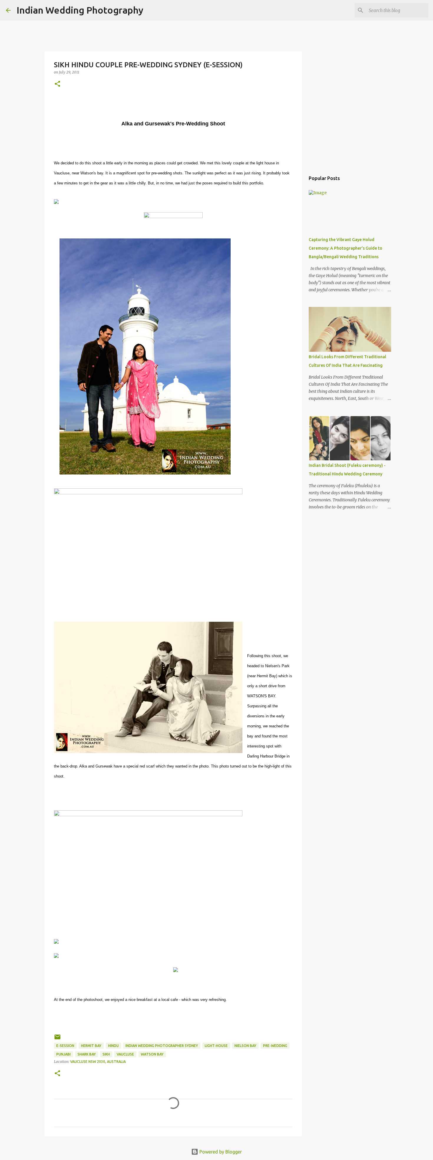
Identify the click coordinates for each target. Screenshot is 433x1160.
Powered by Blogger (220, 1151)
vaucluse (125, 1054)
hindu (113, 1046)
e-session (65, 1046)
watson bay (152, 1054)
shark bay (86, 1054)
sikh (106, 1054)
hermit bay (91, 1046)
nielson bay (245, 1046)
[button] (57, 84)
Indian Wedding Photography (79, 10)
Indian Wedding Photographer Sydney (161, 1046)
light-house (216, 1046)
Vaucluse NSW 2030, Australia (98, 1062)
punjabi (63, 1054)
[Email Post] (57, 1039)
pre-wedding (275, 1046)
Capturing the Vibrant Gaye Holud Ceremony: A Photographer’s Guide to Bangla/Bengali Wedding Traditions (345, 248)
